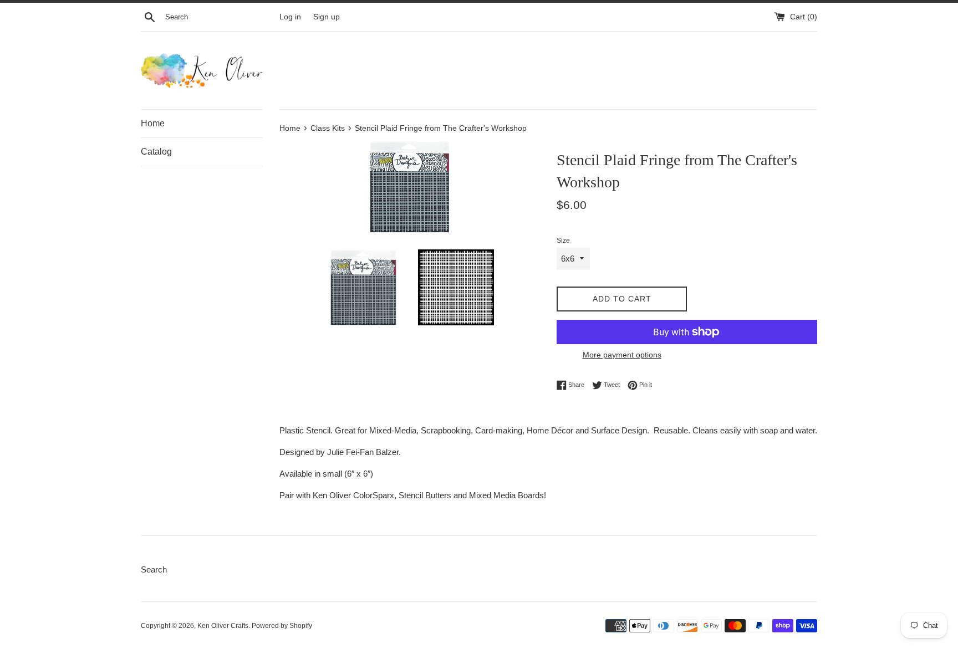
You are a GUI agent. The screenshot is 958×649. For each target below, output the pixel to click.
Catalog (156, 151)
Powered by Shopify (282, 626)
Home (153, 123)
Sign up (326, 17)
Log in (290, 17)
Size (563, 240)
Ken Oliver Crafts (222, 626)
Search (154, 569)
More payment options (622, 354)
